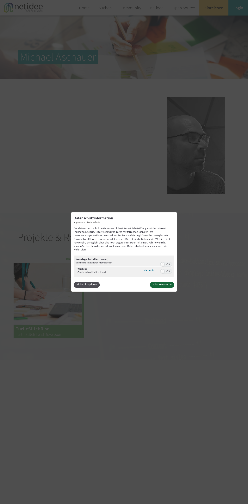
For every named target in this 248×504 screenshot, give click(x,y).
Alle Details (149, 270)
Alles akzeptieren (162, 284)
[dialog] (124, 252)
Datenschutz (93, 222)
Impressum (79, 222)
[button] (162, 264)
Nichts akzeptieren (87, 284)
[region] (124, 267)
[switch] (166, 264)
